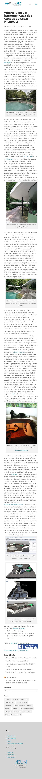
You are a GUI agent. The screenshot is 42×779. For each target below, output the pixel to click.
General (28, 26)
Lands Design (11, 677)
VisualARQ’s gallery (19, 628)
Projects (16, 708)
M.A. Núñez (14, 643)
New (29, 705)
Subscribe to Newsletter (15, 743)
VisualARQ (27, 712)
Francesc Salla (10, 26)
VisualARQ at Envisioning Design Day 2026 (19, 669)
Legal (9, 741)
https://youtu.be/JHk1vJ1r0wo (13, 505)
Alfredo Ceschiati (19, 352)
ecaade (8, 699)
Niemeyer (7, 63)
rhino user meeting (27, 708)
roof (13, 394)
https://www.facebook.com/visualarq (16, 650)
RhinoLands (11, 757)
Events (16, 699)
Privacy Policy (12, 736)
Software (8, 712)
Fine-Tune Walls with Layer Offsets (17, 661)
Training (17, 712)
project (8, 708)
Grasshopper (10, 702)
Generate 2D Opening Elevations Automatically (21, 658)
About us (10, 752)
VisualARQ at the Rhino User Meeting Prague (20, 672)
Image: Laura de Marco (21, 450)
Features (24, 699)
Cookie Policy (12, 738)
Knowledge (9, 705)
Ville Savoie (9, 159)
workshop (17, 715)
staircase (14, 474)
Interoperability (22, 702)
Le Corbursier (28, 157)
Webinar (8, 715)
